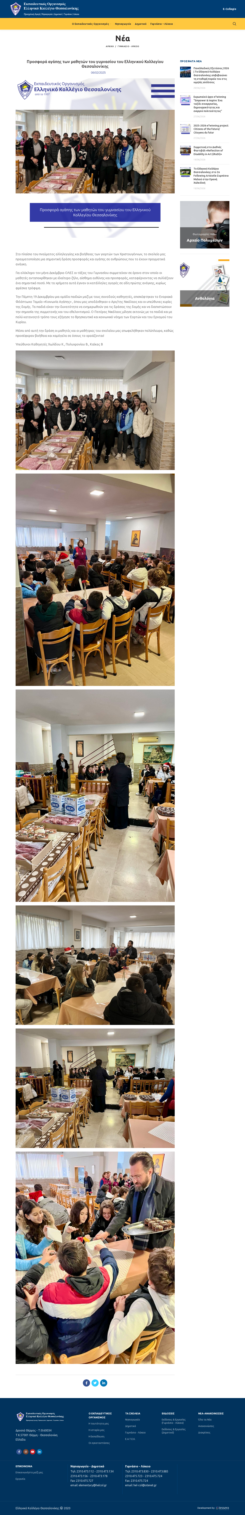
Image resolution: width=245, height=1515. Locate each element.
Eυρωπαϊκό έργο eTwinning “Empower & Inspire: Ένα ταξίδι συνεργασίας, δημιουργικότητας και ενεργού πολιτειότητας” (210, 103)
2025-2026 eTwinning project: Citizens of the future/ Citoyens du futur (211, 129)
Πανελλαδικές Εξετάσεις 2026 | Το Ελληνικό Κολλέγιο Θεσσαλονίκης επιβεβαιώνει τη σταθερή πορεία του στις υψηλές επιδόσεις (211, 75)
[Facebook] (86, 1383)
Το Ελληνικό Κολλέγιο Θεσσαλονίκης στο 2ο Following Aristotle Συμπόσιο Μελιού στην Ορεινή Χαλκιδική (211, 175)
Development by (206, 1508)
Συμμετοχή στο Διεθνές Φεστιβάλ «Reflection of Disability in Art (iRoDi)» (208, 151)
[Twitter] (95, 1383)
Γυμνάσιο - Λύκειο (128, 46)
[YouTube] (32, 1451)
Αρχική (110, 46)
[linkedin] (103, 1383)
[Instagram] (26, 1451)
